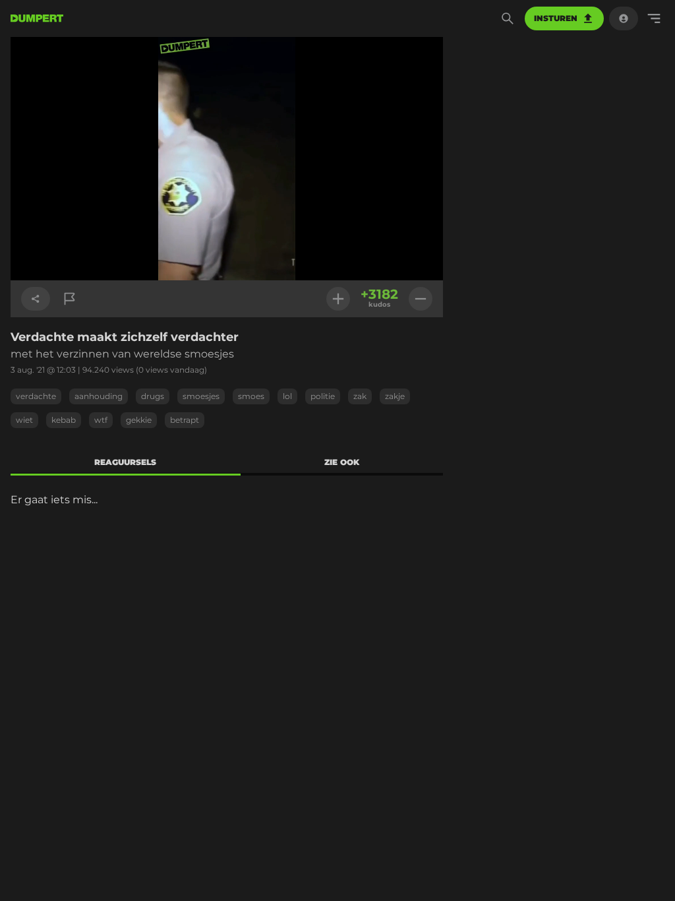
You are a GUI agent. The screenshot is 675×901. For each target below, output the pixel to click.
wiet (24, 420)
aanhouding (98, 396)
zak (360, 396)
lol (287, 396)
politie (322, 396)
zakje (395, 396)
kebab (63, 420)
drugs (152, 396)
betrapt (184, 420)
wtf (100, 420)
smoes (251, 396)
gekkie (139, 420)
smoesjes (201, 396)
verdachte (36, 396)
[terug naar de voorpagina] (37, 18)
